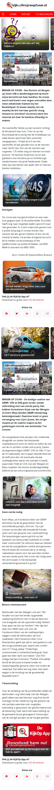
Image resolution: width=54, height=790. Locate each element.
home (13, 14)
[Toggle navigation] (3, 14)
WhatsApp (37, 313)
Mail (47, 313)
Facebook (6, 313)
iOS (30, 299)
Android (39, 299)
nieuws (25, 14)
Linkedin (27, 313)
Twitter (16, 313)
